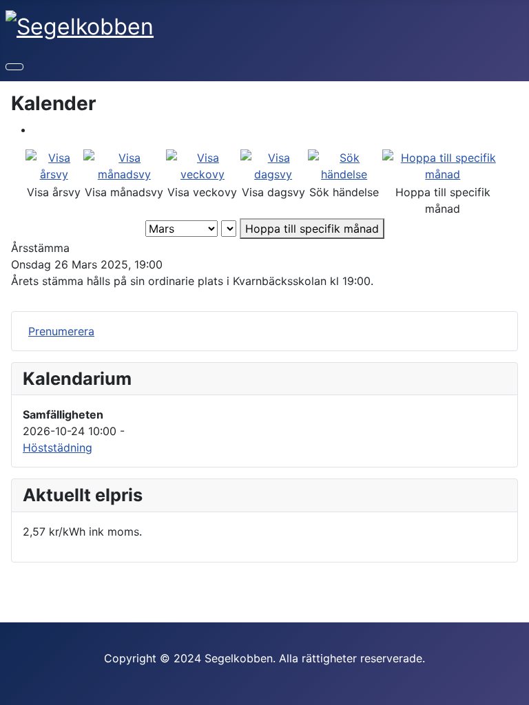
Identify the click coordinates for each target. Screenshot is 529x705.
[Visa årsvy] (53, 164)
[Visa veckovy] (202, 164)
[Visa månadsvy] (124, 164)
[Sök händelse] (344, 164)
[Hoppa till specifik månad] (443, 164)
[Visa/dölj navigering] (14, 66)
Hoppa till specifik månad (312, 228)
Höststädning (57, 447)
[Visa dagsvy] (273, 164)
